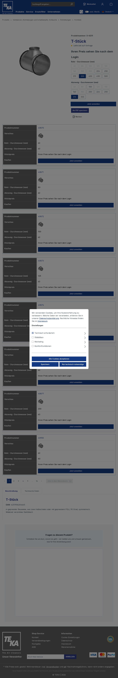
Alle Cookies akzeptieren (59, 359)
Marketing (39, 342)
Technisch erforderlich (45, 333)
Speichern (45, 364)
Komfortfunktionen (43, 346)
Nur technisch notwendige (73, 364)
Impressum (42, 321)
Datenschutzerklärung (49, 318)
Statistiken (39, 337)
